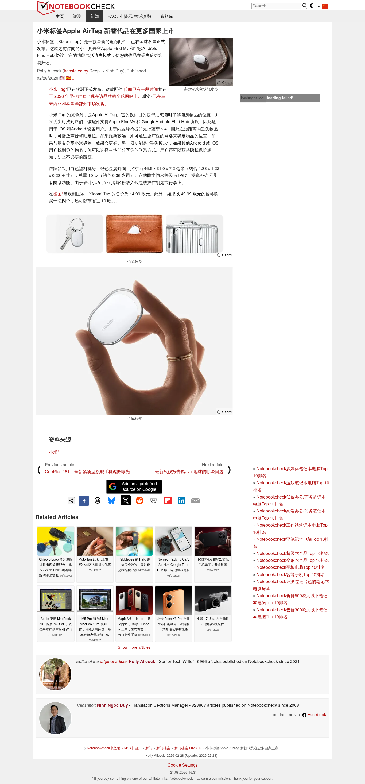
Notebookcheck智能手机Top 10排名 (291, 574)
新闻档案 (163, 747)
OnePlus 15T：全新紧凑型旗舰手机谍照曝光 (87, 471)
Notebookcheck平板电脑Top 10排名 (291, 567)
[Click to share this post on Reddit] (139, 500)
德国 (57, 194)
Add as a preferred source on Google (139, 486)
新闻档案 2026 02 (187, 747)
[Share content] (71, 500)
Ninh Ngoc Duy (112, 705)
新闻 (94, 16)
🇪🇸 (68, 78)
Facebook (316, 714)
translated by (76, 71)
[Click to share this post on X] (126, 500)
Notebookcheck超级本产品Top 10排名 (293, 553)
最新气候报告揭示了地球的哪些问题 (189, 471)
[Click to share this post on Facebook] (84, 501)
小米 (53, 452)
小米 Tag (57, 89)
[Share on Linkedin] (181, 500)
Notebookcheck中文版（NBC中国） (114, 747)
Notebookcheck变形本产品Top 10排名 (293, 560)
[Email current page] (196, 501)
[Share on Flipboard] (167, 500)
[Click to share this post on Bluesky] (111, 501)
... (73, 78)
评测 (77, 16)
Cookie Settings (183, 765)
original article (113, 661)
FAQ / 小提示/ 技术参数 (130, 16)
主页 (60, 16)
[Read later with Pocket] (154, 500)
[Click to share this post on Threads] (97, 501)
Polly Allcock (142, 661)
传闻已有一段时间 (141, 89)
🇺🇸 (62, 78)
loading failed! (253, 98)
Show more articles (134, 647)
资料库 (166, 16)
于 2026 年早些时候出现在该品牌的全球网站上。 (95, 96)
